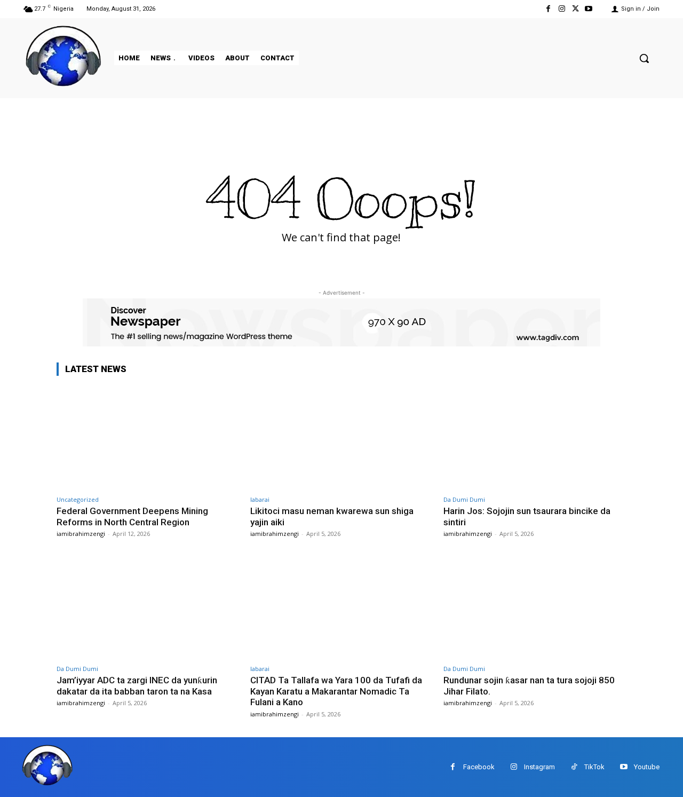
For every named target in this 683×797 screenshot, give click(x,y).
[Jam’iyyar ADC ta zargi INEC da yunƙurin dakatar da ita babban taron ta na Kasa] (148, 607)
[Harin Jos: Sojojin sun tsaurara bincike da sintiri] (534, 437)
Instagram (539, 767)
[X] (575, 8)
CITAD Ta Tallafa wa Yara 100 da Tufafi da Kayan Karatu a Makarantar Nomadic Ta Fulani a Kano (336, 691)
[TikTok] (574, 766)
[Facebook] (548, 8)
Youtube (647, 767)
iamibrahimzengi (81, 534)
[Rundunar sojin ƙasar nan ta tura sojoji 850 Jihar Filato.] (534, 607)
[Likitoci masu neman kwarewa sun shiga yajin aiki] (341, 437)
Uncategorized (78, 499)
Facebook (479, 767)
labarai (259, 499)
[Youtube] (588, 8)
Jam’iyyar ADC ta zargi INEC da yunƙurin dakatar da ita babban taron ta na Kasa (137, 685)
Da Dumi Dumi (464, 499)
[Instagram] (561, 8)
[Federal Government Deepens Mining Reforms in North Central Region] (148, 437)
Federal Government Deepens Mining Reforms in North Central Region (132, 516)
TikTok (594, 767)
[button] (644, 58)
